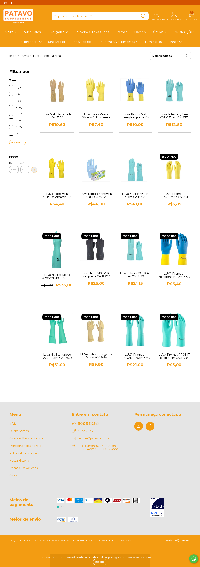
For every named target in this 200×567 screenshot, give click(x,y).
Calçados (58, 32)
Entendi (100, 562)
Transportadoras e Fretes (26, 446)
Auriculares (33, 32)
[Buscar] (143, 16)
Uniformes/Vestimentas (117, 42)
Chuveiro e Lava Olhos (91, 32)
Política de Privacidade (24, 453)
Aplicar (34, 170)
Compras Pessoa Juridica (26, 438)
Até (22, 162)
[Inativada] (157, 508)
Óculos (159, 32)
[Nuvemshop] (178, 540)
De (10, 162)
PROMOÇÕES (184, 32)
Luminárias (153, 42)
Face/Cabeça (82, 42)
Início (12, 56)
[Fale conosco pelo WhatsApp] (193, 558)
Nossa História (19, 460)
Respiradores (28, 42)
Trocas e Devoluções (23, 468)
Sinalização (56, 42)
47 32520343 (86, 431)
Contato (15, 475)
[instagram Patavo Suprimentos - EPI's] (6, 2)
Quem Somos (19, 431)
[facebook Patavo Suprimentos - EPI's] (11, 2)
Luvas (139, 32)
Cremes (122, 32)
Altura (10, 32)
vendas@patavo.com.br (94, 438)
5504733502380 (88, 423)
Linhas (173, 42)
